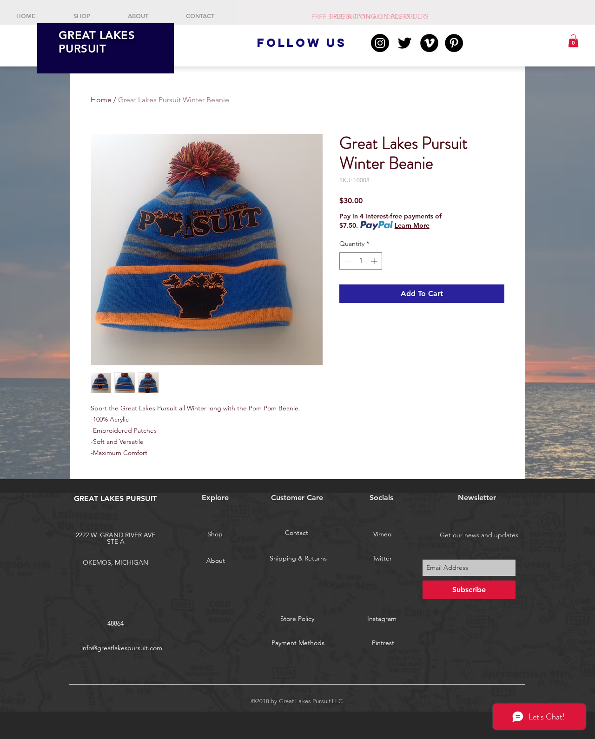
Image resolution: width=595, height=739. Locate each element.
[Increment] (375, 261)
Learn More (412, 225)
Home (101, 99)
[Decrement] (346, 261)
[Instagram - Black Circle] (380, 43)
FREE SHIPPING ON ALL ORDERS (361, 17)
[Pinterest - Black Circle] (454, 43)
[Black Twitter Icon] (405, 43)
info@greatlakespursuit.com (121, 648)
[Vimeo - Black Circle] (429, 43)
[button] (573, 40)
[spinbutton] (360, 261)
